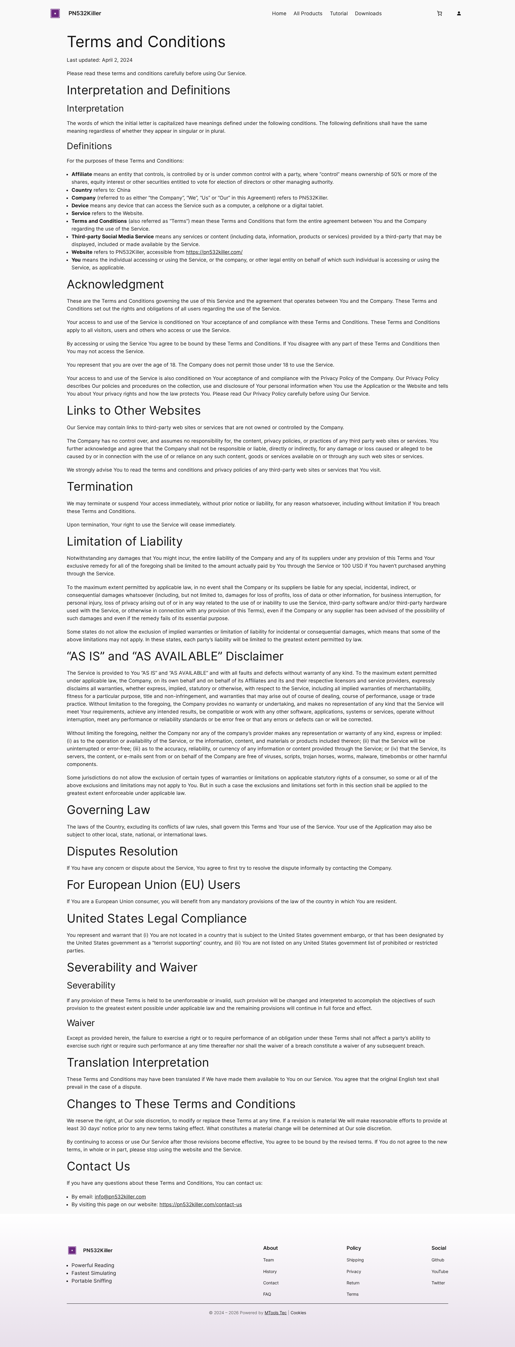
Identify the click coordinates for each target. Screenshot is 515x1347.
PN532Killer (85, 13)
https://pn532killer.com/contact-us (200, 1204)
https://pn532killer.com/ (214, 252)
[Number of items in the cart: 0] (439, 13)
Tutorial (339, 13)
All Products (308, 13)
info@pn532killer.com (120, 1197)
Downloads (368, 13)
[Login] (459, 13)
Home (279, 13)
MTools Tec (276, 1312)
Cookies (298, 1312)
